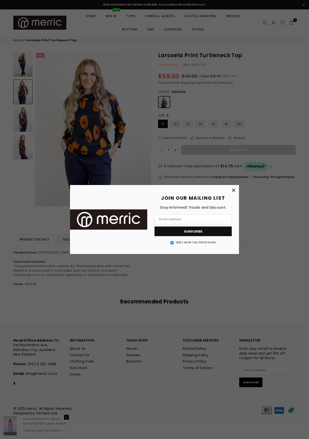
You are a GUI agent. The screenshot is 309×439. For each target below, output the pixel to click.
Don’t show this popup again (196, 242)
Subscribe (193, 231)
